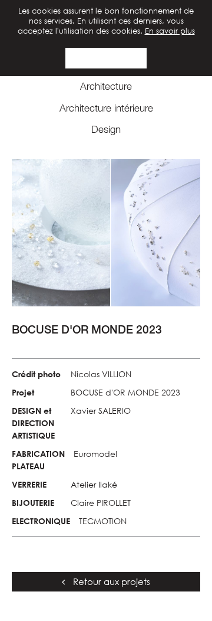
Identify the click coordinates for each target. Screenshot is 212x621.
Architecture (106, 86)
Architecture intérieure (106, 108)
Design (106, 129)
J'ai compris (106, 58)
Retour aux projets (110, 581)
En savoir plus (170, 30)
